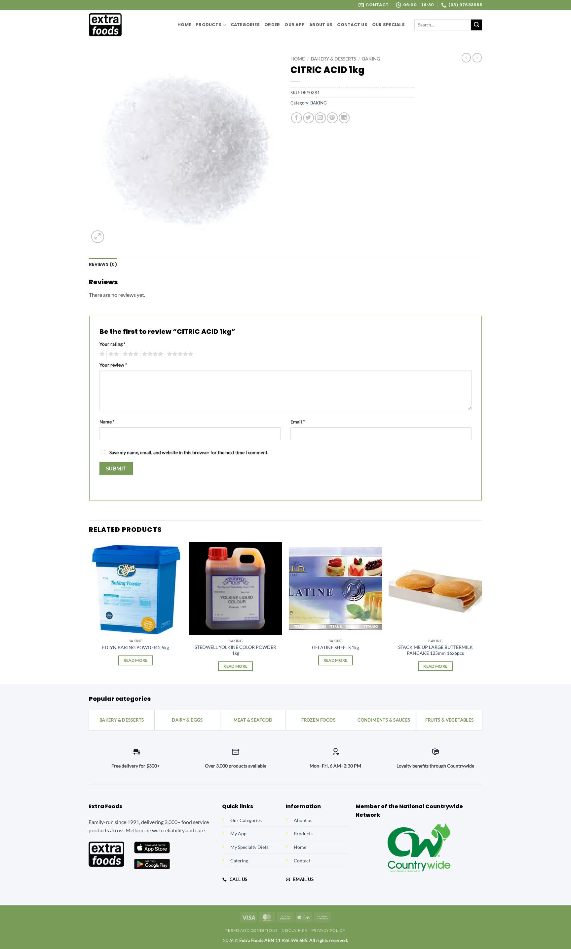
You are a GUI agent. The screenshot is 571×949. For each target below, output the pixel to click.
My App (238, 833)
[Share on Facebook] (296, 117)
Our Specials (388, 24)
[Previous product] (477, 57)
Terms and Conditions (252, 930)
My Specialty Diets (249, 847)
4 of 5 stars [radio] (151, 354)
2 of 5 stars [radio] (112, 354)
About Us (320, 24)
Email (297, 421)
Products (208, 24)
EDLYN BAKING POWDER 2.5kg (135, 647)
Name (107, 421)
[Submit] (476, 25)
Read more (136, 660)
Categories (245, 24)
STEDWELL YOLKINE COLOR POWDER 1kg (235, 650)
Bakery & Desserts (333, 58)
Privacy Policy (328, 930)
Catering (239, 860)
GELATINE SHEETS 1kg (335, 647)
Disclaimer (294, 930)
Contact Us (352, 24)
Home (184, 24)
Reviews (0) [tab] (103, 264)
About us (303, 820)
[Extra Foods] (128, 25)
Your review (113, 365)
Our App (295, 24)
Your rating (112, 344)
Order (272, 24)
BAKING (371, 58)
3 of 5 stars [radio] (129, 354)
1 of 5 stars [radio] (101, 354)
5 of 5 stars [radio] (179, 354)
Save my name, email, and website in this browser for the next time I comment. (188, 452)
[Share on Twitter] (308, 117)
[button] (97, 236)
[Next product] (466, 57)
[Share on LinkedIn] (344, 117)
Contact (302, 860)
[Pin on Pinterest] (332, 117)
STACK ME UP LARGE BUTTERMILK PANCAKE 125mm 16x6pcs (435, 650)
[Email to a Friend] (320, 117)
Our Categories (246, 820)
